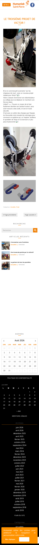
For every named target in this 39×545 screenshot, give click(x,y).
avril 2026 (19, 430)
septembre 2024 (19, 445)
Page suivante (30, 215)
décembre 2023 (19, 457)
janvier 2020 (19, 489)
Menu (7, 5)
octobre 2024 (19, 442)
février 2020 (19, 486)
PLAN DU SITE (19, 515)
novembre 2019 (19, 495)
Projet (17, 207)
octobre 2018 (19, 504)
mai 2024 (19, 448)
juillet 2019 (19, 501)
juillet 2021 (19, 478)
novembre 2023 (19, 460)
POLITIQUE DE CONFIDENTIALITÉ (19, 378)
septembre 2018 (19, 507)
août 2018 (19, 510)
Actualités (13, 207)
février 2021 (19, 480)
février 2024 (19, 454)
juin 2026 (19, 427)
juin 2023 (19, 469)
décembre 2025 (19, 433)
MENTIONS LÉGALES (19, 416)
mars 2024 (19, 451)
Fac (32, 5)
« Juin (19, 411)
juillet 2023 (19, 466)
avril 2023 (19, 475)
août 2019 (19, 498)
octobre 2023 (19, 463)
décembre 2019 (19, 492)
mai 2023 (19, 472)
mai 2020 (19, 483)
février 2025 (19, 439)
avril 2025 (19, 436)
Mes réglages (10, 539)
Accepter (24, 539)
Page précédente (10, 215)
